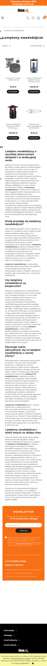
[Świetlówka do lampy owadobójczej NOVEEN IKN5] (34, 112)
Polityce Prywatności (23, 544)
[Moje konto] (38, 18)
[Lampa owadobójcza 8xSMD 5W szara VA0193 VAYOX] (34, 65)
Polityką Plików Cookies (21, 658)
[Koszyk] (43, 18)
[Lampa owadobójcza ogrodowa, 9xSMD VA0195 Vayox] (13, 112)
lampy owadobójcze (32, 309)
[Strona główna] (23, 11)
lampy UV (28, 233)
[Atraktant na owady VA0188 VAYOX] (13, 65)
